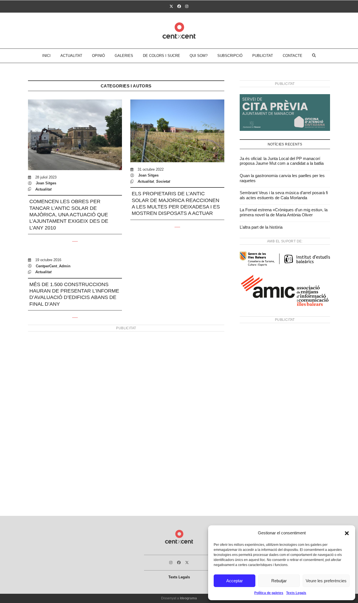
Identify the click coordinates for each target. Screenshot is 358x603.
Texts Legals (296, 593)
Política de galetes (268, 593)
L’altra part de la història (261, 227)
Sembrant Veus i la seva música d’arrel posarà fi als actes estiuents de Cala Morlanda (284, 195)
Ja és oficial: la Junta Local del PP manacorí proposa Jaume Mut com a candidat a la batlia (282, 161)
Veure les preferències (326, 580)
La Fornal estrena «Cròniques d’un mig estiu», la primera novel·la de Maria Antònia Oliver (284, 212)
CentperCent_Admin (53, 266)
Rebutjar (279, 580)
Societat (163, 181)
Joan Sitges (46, 183)
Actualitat (43, 189)
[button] (347, 533)
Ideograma (188, 598)
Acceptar (234, 580)
